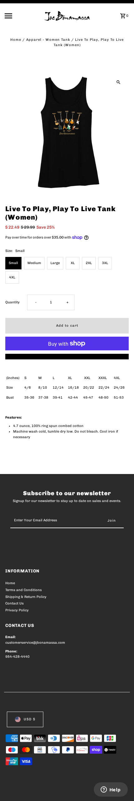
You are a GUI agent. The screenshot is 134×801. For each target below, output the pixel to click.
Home (15, 40)
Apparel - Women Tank (48, 40)
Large (55, 263)
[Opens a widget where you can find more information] (110, 790)
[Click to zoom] (119, 82)
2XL (89, 263)
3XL (105, 263)
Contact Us (14, 603)
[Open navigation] (22, 16)
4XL (12, 277)
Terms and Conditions (23, 590)
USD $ (29, 719)
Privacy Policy (17, 610)
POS (78, 789)
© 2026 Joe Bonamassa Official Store (38, 789)
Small (13, 263)
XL (73, 263)
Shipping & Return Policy (25, 597)
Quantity (12, 302)
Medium (34, 263)
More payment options (67, 356)
